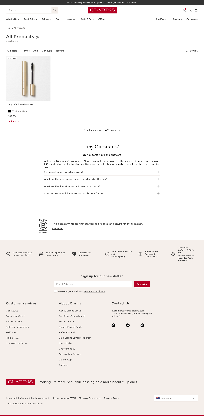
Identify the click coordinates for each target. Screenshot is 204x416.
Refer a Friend (67, 332)
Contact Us (12, 311)
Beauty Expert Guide (70, 327)
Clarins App (65, 359)
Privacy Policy (111, 398)
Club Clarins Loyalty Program (75, 338)
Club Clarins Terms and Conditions (24, 403)
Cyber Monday (67, 349)
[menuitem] (184, 10)
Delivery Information (17, 327)
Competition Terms (16, 343)
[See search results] (55, 10)
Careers (63, 365)
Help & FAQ (12, 338)
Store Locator (66, 321)
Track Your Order (15, 316)
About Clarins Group (70, 311)
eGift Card (11, 332)
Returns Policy (14, 321)
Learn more (57, 228)
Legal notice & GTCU (64, 398)
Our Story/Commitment (72, 316)
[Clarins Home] (102, 10)
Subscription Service (70, 354)
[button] (12, 41)
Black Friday (66, 343)
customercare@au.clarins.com (128, 311)
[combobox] (176, 398)
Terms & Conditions (94, 291)
